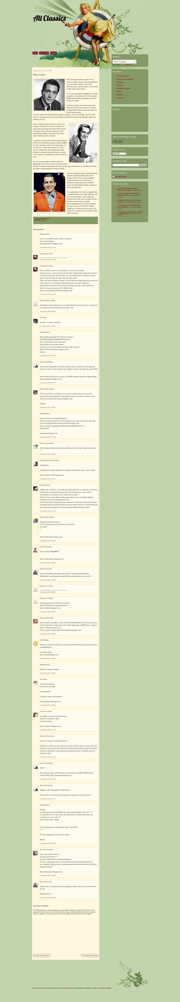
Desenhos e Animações (125, 79)
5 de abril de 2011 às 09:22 (48, 658)
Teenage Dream (45, 618)
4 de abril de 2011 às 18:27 (48, 407)
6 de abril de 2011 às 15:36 (48, 897)
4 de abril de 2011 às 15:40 (48, 259)
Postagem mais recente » (42, 955)
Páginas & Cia (44, 586)
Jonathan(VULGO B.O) (47, 460)
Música (44, 220)
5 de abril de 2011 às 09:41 (48, 673)
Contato (53, 53)
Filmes (120, 85)
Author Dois (44, 547)
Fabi (41, 317)
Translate (128, 64)
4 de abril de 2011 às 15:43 (48, 294)
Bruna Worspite (45, 517)
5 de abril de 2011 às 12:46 (48, 843)
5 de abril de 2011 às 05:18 (48, 540)
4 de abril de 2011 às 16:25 (48, 311)
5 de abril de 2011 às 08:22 (48, 562)
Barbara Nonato (45, 736)
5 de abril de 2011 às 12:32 (48, 798)
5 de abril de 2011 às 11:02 (48, 729)
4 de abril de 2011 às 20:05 (48, 454)
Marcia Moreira (45, 389)
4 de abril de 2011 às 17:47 (48, 382)
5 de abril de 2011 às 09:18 (48, 633)
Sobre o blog (44, 53)
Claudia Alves (44, 254)
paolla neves (44, 711)
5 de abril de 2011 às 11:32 (48, 757)
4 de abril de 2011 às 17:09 (48, 355)
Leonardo (43, 485)
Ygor (41, 679)
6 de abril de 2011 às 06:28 (48, 875)
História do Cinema (124, 88)
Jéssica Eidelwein (45, 300)
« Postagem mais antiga (89, 955)
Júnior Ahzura (44, 362)
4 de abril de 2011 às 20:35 (48, 478)
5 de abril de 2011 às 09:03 (48, 592)
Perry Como (39, 74)
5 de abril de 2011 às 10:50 (48, 705)
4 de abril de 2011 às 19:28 (48, 437)
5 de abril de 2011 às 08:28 (48, 580)
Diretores (121, 82)
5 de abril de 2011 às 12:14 (48, 779)
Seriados (121, 97)
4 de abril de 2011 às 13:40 (48, 247)
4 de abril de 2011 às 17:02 (48, 326)
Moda (120, 91)
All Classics (49, 18)
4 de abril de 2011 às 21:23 (48, 511)
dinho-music (44, 569)
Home (35, 53)
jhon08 (42, 640)
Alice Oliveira (44, 849)
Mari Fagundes (45, 443)
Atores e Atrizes (123, 76)
